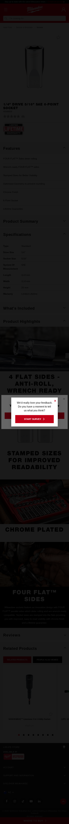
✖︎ (55, 400)
